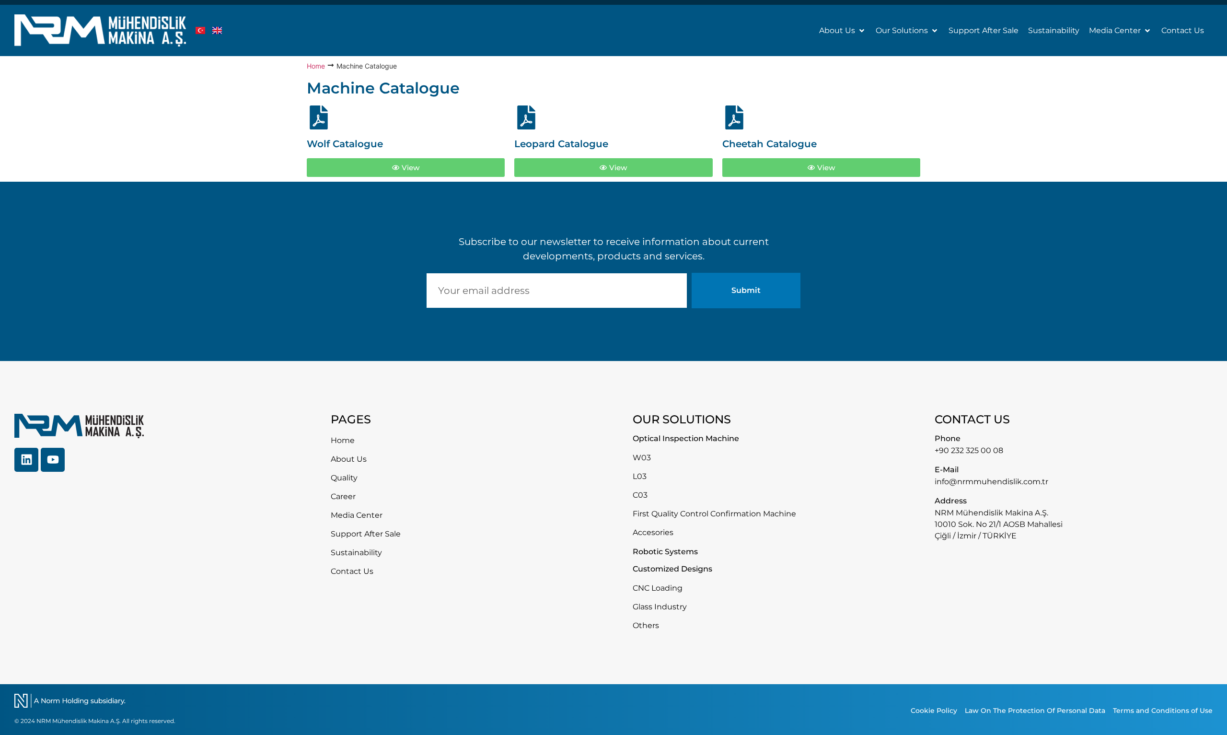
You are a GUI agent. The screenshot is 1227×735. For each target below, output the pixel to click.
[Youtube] (53, 460)
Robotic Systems (665, 551)
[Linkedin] (26, 460)
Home (316, 66)
